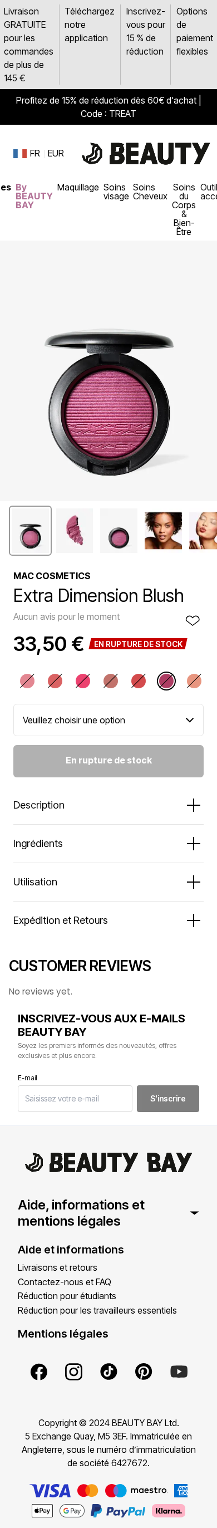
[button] (30, 531)
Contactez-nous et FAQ (64, 1281)
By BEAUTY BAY (34, 196)
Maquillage (78, 187)
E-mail (27, 1078)
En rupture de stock (109, 760)
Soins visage (116, 191)
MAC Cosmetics (52, 575)
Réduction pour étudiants (67, 1295)
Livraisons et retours (57, 1267)
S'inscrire (168, 1098)
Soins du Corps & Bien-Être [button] (184, 209)
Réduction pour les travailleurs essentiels (97, 1310)
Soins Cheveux (150, 191)
